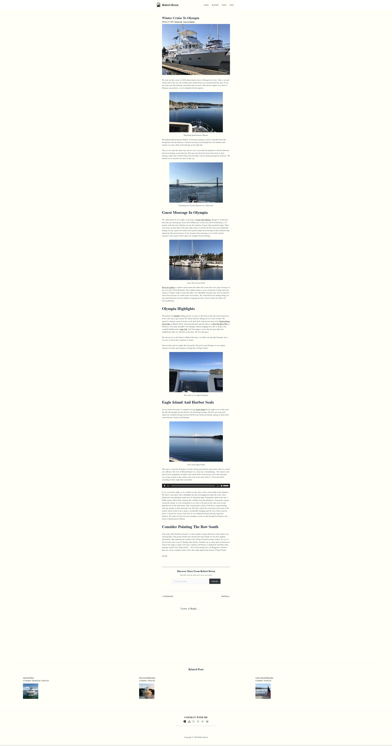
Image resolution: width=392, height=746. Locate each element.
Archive (206, 5)
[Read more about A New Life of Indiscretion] (263, 691)
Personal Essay (36, 680)
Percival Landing (168, 287)
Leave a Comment (189, 22)
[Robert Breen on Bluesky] (194, 721)
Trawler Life (178, 22)
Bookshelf (215, 5)
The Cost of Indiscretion (147, 678)
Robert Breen (170, 5)
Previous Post (167, 596)
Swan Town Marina (203, 219)
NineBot (177, 316)
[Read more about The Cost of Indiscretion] (146, 691)
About (231, 5)
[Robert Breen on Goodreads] (198, 721)
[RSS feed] (203, 721)
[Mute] (222, 486)
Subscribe (215, 581)
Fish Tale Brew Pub (220, 324)
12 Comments (27, 680)
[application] (196, 486)
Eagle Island (200, 409)
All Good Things (28, 678)
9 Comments (142, 680)
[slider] (226, 485)
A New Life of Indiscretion (264, 678)
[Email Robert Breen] (207, 721)
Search (224, 5)
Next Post (226, 596)
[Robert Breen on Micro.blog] (185, 721)
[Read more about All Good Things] (30, 691)
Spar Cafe (183, 329)
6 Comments (259, 680)
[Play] (165, 486)
